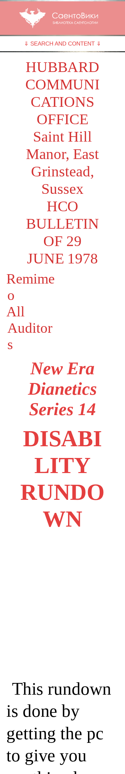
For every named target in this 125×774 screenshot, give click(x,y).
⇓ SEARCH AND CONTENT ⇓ (62, 44)
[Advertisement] (62, 605)
